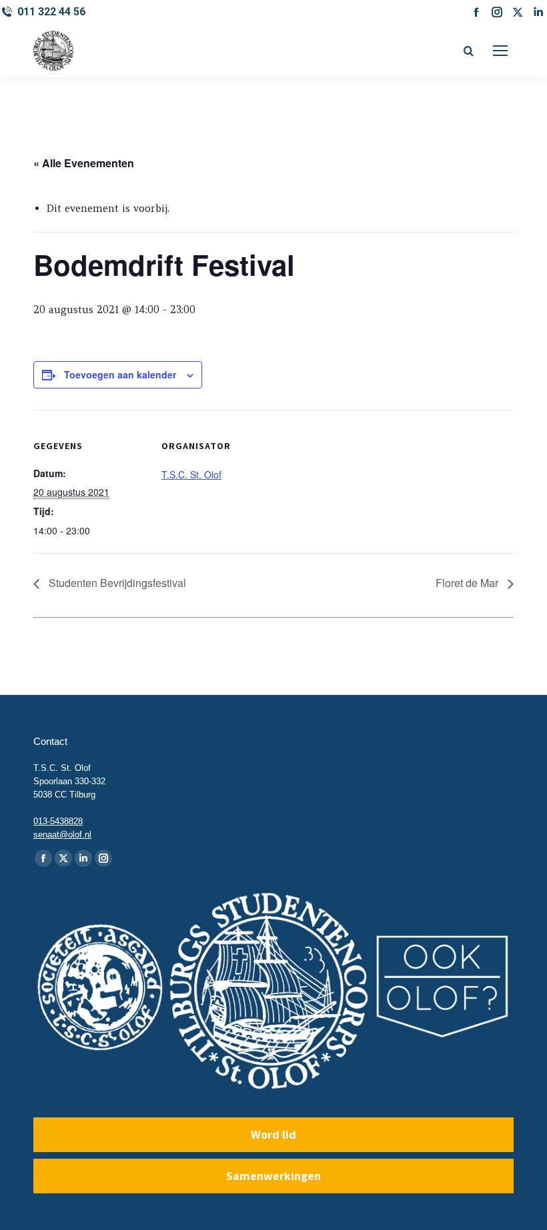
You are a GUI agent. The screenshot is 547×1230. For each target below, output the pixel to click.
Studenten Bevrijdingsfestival (116, 582)
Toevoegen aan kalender (120, 374)
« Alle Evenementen (83, 163)
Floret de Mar (468, 582)
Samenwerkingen (273, 1175)
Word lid (273, 1134)
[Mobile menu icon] (500, 50)
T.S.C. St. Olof (191, 474)
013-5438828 (58, 821)
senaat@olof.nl (62, 835)
